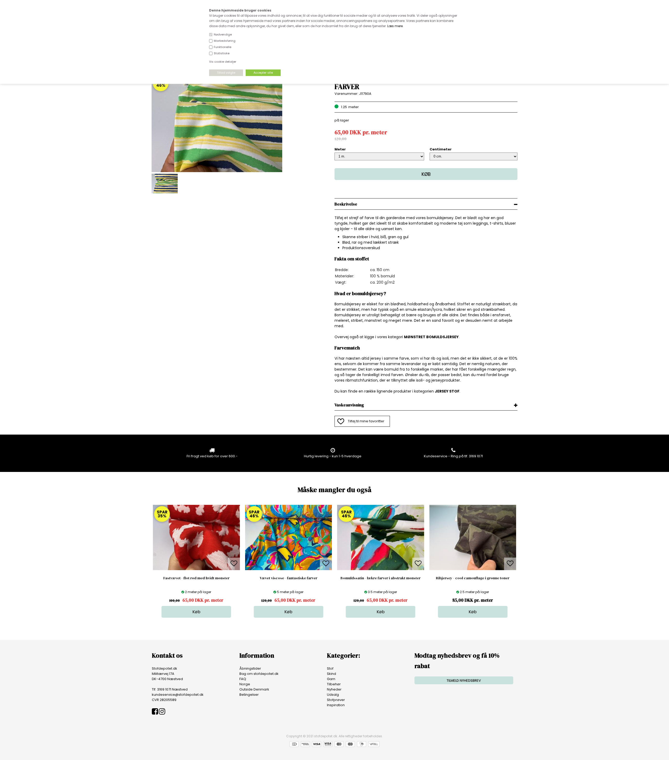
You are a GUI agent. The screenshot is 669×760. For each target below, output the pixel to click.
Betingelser (249, 694)
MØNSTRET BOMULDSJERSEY (431, 337)
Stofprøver (336, 699)
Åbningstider (250, 668)
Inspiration (336, 705)
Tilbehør (334, 684)
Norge (244, 684)
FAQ (242, 678)
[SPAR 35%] (196, 568)
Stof (330, 668)
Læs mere (395, 26)
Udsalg (333, 694)
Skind (331, 673)
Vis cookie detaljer (222, 62)
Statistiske (221, 53)
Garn (331, 678)
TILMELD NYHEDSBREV (464, 680)
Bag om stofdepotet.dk (259, 673)
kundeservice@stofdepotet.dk (178, 694)
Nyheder (334, 689)
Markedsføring (224, 41)
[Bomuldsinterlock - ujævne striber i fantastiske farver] (217, 170)
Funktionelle (222, 47)
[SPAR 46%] (288, 568)
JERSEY (441, 391)
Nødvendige (223, 34)
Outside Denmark (254, 689)
